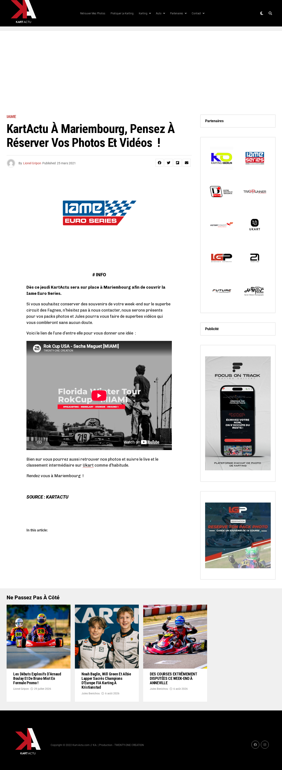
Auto (158, 13)
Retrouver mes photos (92, 13)
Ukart (88, 465)
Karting (143, 13)
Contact (196, 13)
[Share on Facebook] (159, 163)
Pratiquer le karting (122, 13)
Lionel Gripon (32, 163)
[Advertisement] (141, 73)
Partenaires (176, 13)
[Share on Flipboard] (178, 163)
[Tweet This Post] (169, 163)
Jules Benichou (91, 693)
